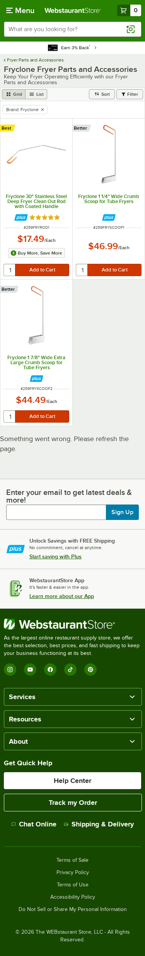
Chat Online (37, 824)
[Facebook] (50, 669)
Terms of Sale (72, 860)
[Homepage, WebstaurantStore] (72, 10)
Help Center (72, 780)
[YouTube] (30, 669)
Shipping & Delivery (103, 824)
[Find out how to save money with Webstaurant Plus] (21, 217)
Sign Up (122, 512)
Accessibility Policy (72, 897)
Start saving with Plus (55, 556)
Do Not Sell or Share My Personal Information (73, 909)
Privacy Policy (72, 872)
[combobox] (72, 29)
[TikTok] (70, 669)
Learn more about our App (61, 596)
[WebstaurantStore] (72, 624)
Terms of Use (73, 885)
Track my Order (73, 802)
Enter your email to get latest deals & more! (69, 496)
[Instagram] (10, 669)
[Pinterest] (90, 669)
